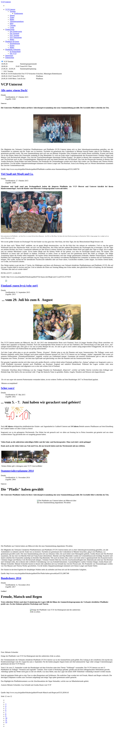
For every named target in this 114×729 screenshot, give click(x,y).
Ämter (12, 17)
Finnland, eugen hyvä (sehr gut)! (19, 285)
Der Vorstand (14, 33)
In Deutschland (15, 51)
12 (6, 722)
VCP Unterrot (10, 9)
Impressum (9, 55)
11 (6, 720)
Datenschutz (9, 57)
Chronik (13, 25)
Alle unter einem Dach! (14, 90)
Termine (13, 11)
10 (6, 718)
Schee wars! (7, 388)
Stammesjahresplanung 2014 (17, 470)
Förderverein (9, 29)
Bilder (12, 19)
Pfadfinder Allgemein (12, 49)
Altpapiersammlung (17, 21)
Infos (11, 23)
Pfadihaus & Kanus (12, 41)
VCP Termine (8, 61)
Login (12, 27)
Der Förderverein (16, 31)
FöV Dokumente (16, 37)
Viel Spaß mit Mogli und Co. (17, 173)
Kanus (12, 45)
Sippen (12, 15)
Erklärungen (18, 13)
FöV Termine (14, 35)
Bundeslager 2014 (11, 578)
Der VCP (13, 53)
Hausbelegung (15, 43)
